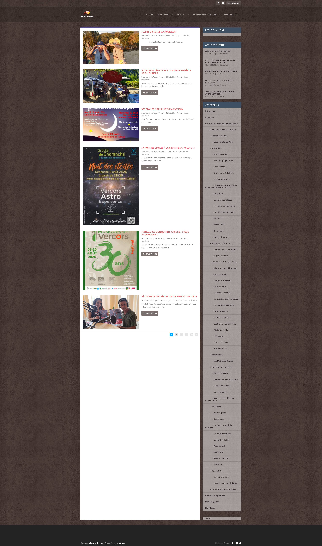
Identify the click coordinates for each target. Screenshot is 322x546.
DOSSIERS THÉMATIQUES (222, 243)
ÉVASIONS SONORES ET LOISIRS (225, 262)
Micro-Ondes (219, 224)
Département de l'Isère (224, 173)
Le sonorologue (221, 311)
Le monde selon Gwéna (224, 305)
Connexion (207, 518)
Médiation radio (221, 330)
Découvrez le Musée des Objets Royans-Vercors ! (169, 296)
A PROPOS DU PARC (220, 136)
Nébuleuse (218, 336)
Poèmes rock (219, 446)
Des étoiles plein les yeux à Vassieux (162, 109)
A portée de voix (183, 36)
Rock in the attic (221, 458)
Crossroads (219, 419)
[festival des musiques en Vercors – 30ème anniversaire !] (111, 260)
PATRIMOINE (217, 471)
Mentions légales (222, 543)
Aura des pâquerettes (223, 160)
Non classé (210, 508)
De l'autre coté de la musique (218, 426)
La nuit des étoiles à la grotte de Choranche (167, 147)
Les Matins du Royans (223, 361)
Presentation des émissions (224, 489)
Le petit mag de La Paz (224, 212)
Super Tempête (221, 255)
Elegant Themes (96, 543)
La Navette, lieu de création (226, 299)
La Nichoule (219, 194)
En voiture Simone (222, 179)
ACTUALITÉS (217, 148)
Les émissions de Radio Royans (222, 129)
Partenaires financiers (205, 14)
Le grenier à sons (221, 477)
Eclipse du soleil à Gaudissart (158, 31)
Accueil (150, 14)
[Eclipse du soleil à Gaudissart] (111, 47)
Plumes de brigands (222, 386)
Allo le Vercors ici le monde (225, 268)
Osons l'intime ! (221, 342)
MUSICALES (216, 406)
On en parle (219, 231)
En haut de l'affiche (222, 433)
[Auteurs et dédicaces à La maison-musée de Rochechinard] (111, 86)
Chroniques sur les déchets (226, 249)
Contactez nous (230, 14)
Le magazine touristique (225, 206)
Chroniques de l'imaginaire (226, 379)
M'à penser (219, 218)
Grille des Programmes (215, 495)
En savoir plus (150, 48)
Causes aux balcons (222, 280)
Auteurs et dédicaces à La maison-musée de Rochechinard (166, 71)
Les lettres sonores (222, 317)
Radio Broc (219, 452)
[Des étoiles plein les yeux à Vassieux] (111, 124)
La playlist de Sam (222, 440)
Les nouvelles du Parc (223, 142)
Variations (218, 464)
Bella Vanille (219, 166)
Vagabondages (220, 392)
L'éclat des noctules (222, 293)
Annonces (209, 117)
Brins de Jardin (220, 274)
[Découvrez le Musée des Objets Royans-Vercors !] (111, 312)
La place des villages (223, 200)
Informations (217, 355)
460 (191, 334)
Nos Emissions (165, 14)
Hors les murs (220, 286)
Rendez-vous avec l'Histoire (226, 483)
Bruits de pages (221, 373)
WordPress (120, 543)
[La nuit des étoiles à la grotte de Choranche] (111, 186)
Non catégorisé (212, 502)
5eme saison (210, 111)
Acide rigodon (220, 413)
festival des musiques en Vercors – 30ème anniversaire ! (165, 233)
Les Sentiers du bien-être (225, 324)
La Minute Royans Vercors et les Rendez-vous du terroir (221, 186)
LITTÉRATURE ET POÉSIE (222, 367)
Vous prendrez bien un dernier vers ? (219, 399)
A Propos (181, 14)
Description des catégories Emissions (221, 123)
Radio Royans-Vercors (156, 36)
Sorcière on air (220, 348)
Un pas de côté (220, 237)
